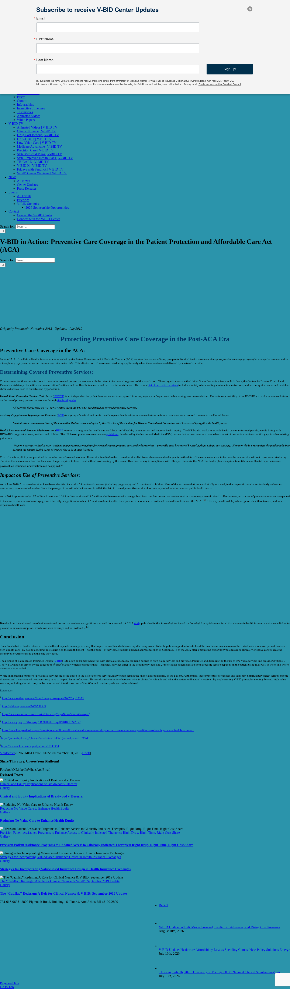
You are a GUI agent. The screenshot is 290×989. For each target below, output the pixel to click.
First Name (45, 39)
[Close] (249, 8)
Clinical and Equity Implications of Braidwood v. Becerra (38, 784)
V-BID (58, 661)
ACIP (61, 415)
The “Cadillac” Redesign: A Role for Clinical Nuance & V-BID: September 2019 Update (60, 881)
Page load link (9, 983)
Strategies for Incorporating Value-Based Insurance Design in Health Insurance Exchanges (60, 857)
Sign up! (230, 69)
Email (40, 18)
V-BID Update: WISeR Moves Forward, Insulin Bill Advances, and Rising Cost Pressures (219, 927)
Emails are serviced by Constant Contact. (219, 84)
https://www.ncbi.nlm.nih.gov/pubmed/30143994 (30, 746)
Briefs (86, 753)
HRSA (60, 430)
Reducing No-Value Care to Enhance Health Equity (34, 808)
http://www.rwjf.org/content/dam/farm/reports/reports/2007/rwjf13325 (43, 698)
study (137, 623)
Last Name (44, 60)
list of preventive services (163, 385)
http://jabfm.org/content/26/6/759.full (24, 706)
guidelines (112, 434)
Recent (163, 905)
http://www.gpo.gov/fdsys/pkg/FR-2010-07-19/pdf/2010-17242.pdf (41, 722)
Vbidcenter (7, 753)
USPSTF (58, 396)
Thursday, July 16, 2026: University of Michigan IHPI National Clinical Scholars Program (219, 972)
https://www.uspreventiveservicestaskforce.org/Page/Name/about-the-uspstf (45, 714)
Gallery (5, 788)
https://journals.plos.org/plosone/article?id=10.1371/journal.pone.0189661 (44, 738)
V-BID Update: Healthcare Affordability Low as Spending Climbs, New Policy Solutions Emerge (224, 949)
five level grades (66, 400)
